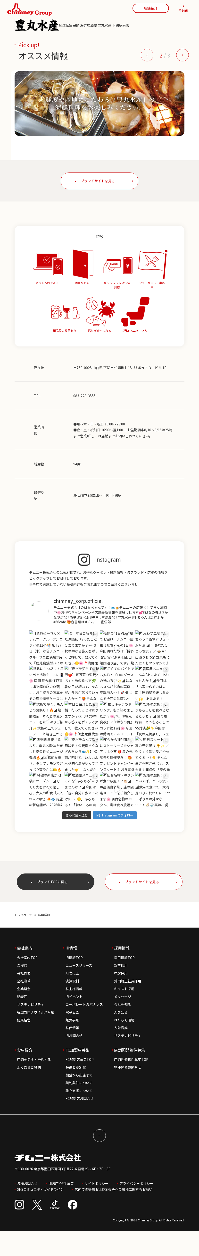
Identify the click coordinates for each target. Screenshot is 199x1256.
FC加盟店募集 (78, 1050)
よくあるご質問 (29, 1067)
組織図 (22, 996)
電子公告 (72, 1012)
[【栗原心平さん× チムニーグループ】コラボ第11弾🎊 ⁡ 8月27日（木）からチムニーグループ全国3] (46, 647)
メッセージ (122, 996)
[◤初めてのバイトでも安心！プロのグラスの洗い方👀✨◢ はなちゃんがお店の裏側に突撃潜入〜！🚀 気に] (117, 683)
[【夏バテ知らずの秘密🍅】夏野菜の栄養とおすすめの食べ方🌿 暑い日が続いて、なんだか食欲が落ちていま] (82, 683)
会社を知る (122, 1004)
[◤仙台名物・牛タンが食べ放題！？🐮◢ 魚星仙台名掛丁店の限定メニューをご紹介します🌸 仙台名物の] (117, 789)
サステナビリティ (30, 1004)
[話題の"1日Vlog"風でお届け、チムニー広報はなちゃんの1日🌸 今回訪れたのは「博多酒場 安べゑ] (117, 647)
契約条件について (79, 1082)
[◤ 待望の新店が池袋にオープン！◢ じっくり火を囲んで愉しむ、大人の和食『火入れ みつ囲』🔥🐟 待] (46, 789)
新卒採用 (121, 965)
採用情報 (122, 948)
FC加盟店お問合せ (79, 1098)
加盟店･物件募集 (61, 1183)
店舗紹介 (151, 8)
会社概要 (24, 973)
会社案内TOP (27, 957)
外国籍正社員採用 (127, 980)
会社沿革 (24, 980)
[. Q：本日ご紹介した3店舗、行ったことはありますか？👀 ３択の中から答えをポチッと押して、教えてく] (82, 647)
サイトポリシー (96, 1183)
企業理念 (24, 988)
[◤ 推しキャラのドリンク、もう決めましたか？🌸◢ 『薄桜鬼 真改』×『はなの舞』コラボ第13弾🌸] (117, 718)
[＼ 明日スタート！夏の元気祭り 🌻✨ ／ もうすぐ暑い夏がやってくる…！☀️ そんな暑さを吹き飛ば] (152, 754)
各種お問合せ (27, 1183)
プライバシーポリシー (136, 1183)
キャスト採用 (124, 988)
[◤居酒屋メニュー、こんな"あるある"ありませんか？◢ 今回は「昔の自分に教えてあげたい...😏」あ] (82, 789)
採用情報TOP (124, 957)
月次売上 (72, 973)
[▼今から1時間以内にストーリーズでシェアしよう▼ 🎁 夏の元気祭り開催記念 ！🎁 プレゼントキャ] (117, 754)
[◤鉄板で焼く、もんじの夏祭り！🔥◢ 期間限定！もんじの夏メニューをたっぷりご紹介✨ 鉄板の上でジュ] (46, 718)
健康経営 (24, 1019)
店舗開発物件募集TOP (131, 1059)
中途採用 (121, 973)
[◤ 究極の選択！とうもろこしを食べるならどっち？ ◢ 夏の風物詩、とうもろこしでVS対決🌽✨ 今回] (152, 718)
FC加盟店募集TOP (80, 1059)
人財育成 (121, 1027)
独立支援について (79, 1090)
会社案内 (25, 948)
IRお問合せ (74, 1035)
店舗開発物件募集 (129, 1050)
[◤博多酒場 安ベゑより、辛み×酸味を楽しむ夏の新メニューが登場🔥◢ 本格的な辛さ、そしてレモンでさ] (46, 754)
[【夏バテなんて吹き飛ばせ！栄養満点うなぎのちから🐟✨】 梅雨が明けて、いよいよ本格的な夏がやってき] (82, 754)
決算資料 (72, 980)
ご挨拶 (22, 965)
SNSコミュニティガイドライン (40, 1189)
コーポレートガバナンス (84, 1004)
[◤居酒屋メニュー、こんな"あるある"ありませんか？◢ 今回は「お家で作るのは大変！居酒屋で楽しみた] (152, 683)
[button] (147, 55)
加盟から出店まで (79, 1075)
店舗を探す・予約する (34, 1059)
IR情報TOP (74, 957)
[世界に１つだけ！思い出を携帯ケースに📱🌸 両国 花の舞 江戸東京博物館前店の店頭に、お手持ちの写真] (46, 683)
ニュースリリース (79, 965)
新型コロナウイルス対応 (35, 1012)
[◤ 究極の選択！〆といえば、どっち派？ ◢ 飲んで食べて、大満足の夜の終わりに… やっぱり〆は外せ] (152, 789)
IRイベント (74, 996)
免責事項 (72, 1019)
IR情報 (71, 948)
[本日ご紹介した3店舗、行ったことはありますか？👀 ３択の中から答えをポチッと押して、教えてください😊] (82, 718)
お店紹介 (25, 1050)
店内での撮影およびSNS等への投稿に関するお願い (113, 1189)
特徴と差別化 (76, 1067)
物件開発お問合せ (127, 1067)
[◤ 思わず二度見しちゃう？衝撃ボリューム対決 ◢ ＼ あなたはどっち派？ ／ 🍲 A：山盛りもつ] (152, 647)
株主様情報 (74, 988)
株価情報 (72, 1027)
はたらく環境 (124, 1019)
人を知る (121, 1012)
